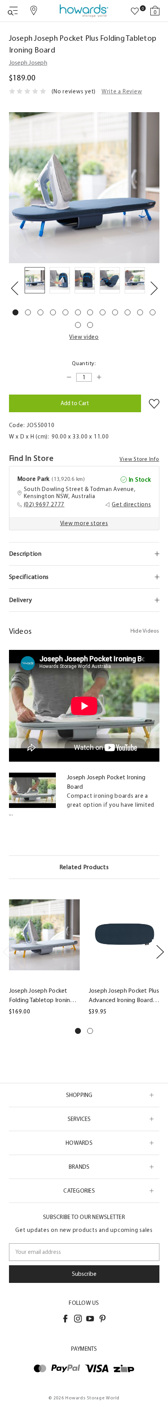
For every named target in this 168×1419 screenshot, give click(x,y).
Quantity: (84, 363)
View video (84, 336)
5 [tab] (65, 312)
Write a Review (122, 91)
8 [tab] (102, 312)
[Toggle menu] (12, 11)
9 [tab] (115, 312)
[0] (135, 11)
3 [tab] (40, 312)
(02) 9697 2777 (44, 504)
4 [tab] (53, 312)
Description (25, 553)
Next (154, 288)
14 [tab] (90, 325)
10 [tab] (127, 312)
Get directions (131, 504)
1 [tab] (15, 312)
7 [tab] (90, 312)
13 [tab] (78, 325)
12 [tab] (152, 312)
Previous (14, 288)
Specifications (29, 576)
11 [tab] (140, 312)
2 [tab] (28, 312)
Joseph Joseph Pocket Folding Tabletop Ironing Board (41, 996)
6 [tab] (78, 312)
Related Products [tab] (84, 867)
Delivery (20, 600)
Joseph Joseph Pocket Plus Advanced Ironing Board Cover (124, 996)
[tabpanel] (34, 281)
